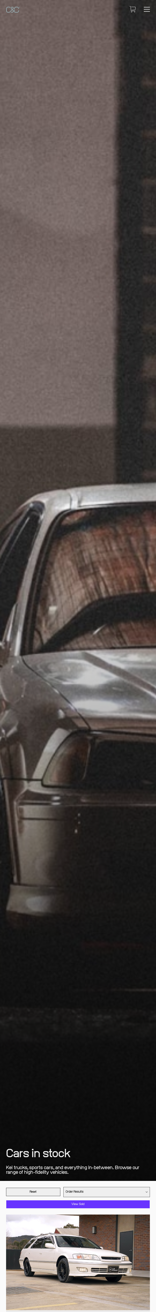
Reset (33, 1192)
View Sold (78, 1204)
